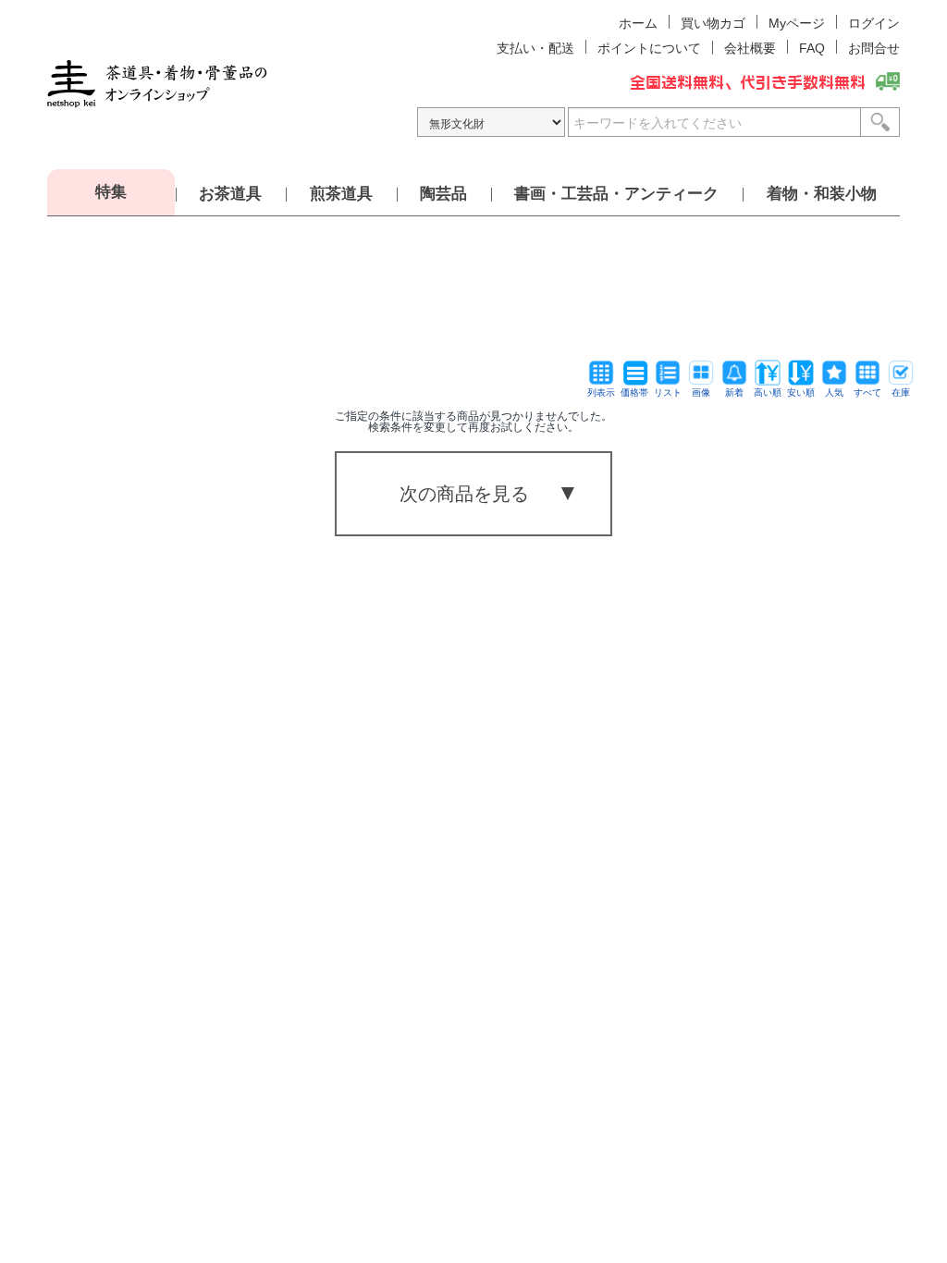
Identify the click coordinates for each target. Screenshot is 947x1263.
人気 (834, 392)
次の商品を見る (464, 494)
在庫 (901, 392)
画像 (701, 392)
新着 (734, 392)
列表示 (601, 392)
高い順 (767, 392)
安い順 (801, 392)
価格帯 (634, 392)
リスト (668, 392)
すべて (867, 392)
